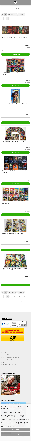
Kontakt (4, 352)
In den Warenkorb (15, 54)
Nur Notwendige (15, 434)
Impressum (5, 349)
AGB (4, 362)
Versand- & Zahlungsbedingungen (10, 354)
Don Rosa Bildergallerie (8, 359)
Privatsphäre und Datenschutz (9, 364)
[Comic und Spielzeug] (15, 2)
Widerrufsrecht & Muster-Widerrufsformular (13, 357)
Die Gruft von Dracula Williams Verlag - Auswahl (13, 141)
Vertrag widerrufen (7, 318)
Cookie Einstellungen (7, 367)
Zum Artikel (15, 85)
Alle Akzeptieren (15, 429)
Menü (2, 2)
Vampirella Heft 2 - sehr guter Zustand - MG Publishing (15, 103)
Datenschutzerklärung (10, 426)
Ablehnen (15, 438)
